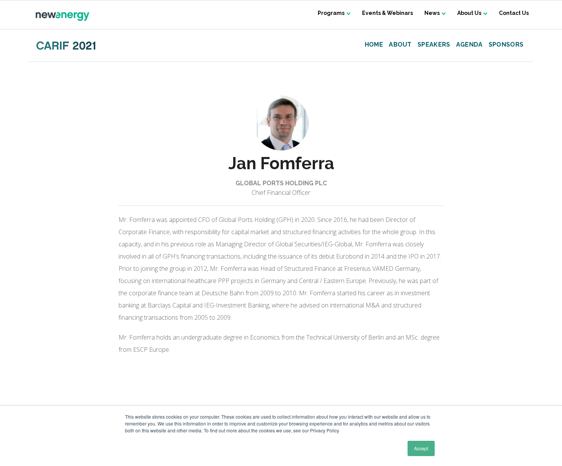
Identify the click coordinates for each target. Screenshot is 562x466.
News (432, 13)
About (400, 45)
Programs (331, 13)
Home (374, 45)
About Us (469, 13)
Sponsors (506, 45)
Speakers (433, 45)
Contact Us (514, 13)
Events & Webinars (387, 13)
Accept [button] (421, 448)
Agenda (469, 45)
